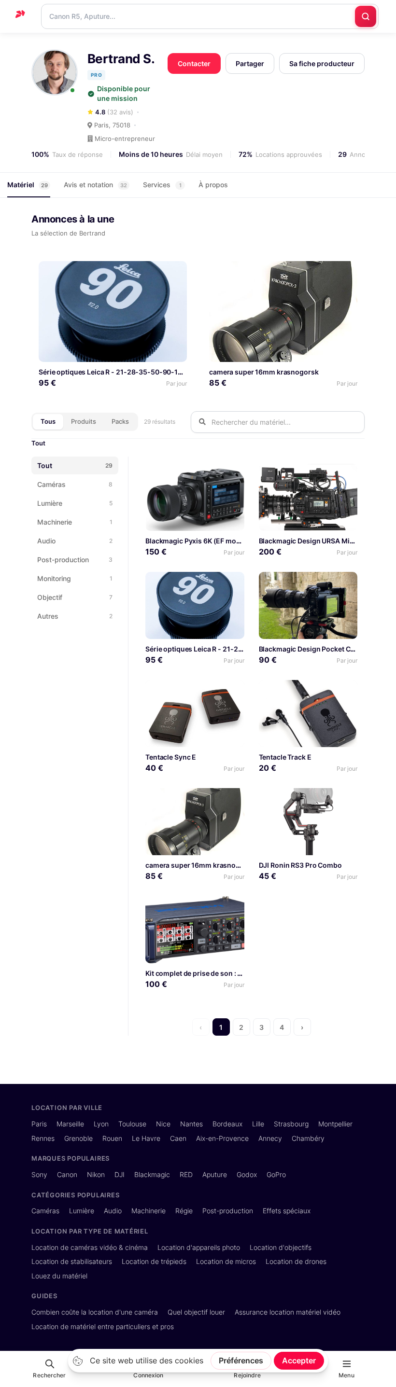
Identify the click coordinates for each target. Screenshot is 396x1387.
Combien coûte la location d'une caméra (94, 1312)
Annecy (270, 1138)
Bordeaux (227, 1124)
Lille (258, 1124)
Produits (83, 421)
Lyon (101, 1124)
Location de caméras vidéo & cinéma (89, 1247)
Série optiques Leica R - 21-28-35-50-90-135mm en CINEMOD (140, 372)
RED (186, 1174)
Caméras (45, 1211)
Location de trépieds (154, 1261)
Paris (39, 1124)
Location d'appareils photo (198, 1247)
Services (162, 184)
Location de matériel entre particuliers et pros (102, 1326)
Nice (163, 1124)
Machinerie (148, 1211)
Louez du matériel (59, 1276)
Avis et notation (95, 184)
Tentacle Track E (285, 757)
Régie (184, 1211)
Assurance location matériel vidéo (287, 1312)
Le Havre (146, 1138)
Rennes (43, 1138)
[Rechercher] (365, 16)
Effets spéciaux (287, 1211)
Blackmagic (152, 1174)
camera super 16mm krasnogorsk (264, 372)
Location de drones (296, 1261)
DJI (119, 1174)
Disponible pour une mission (123, 93)
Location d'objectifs (280, 1247)
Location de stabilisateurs (71, 1261)
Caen (178, 1138)
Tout (38, 443)
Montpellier (335, 1124)
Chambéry (308, 1138)
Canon (67, 1174)
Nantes (191, 1124)
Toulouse (132, 1124)
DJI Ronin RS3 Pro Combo (300, 865)
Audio (113, 1211)
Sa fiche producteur (321, 63)
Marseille (70, 1124)
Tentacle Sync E (170, 757)
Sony (39, 1174)
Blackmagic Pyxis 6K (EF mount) (197, 541)
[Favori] (176, 271)
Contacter (194, 63)
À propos (213, 184)
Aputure (214, 1174)
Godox (247, 1174)
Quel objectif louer (196, 1312)
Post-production (227, 1211)
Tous (48, 421)
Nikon (96, 1174)
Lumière (81, 1211)
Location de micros (226, 1261)
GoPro (276, 1174)
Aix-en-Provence (222, 1138)
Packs (120, 421)
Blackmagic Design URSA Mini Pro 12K (320, 541)
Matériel (27, 184)
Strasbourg (291, 1124)
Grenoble (78, 1138)
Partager (250, 63)
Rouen (112, 1138)
